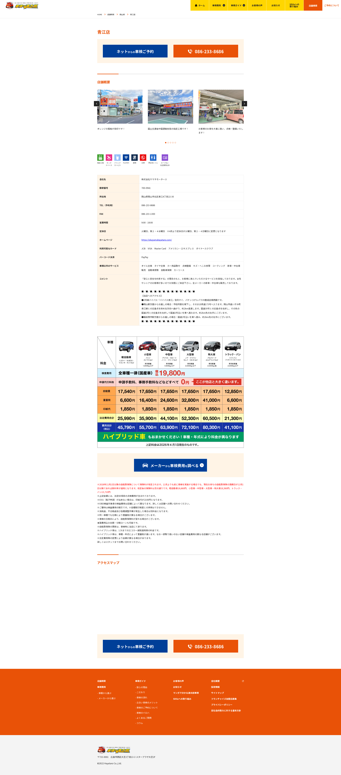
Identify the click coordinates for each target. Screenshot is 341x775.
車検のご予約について (147, 707)
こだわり (141, 692)
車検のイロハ (143, 712)
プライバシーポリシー (221, 704)
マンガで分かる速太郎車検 (186, 692)
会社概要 (215, 680)
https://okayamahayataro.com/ (156, 239)
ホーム (201, 5)
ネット (135, 51)
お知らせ (275, 5)
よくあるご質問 (144, 717)
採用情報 (215, 686)
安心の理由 (142, 687)
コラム (140, 723)
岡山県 (122, 14)
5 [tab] (175, 142)
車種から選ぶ (105, 693)
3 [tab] (170, 142)
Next (244, 103)
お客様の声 (257, 5)
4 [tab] (173, 142)
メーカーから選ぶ (107, 698)
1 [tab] (165, 142)
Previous (96, 103)
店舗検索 (110, 14)
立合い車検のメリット (147, 702)
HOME (99, 14)
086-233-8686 (148, 205)
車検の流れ (142, 697)
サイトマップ (217, 692)
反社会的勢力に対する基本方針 (226, 710)
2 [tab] (168, 142)
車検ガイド (236, 5)
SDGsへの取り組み (294, 5)
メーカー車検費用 (174, 465)
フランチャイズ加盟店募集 (224, 698)
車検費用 (101, 686)
